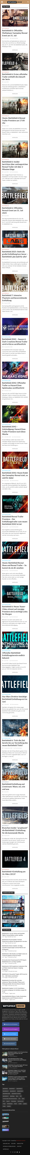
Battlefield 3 (18, 1014)
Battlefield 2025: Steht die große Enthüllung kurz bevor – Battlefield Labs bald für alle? (15, 254)
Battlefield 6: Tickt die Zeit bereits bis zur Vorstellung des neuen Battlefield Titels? (15, 743)
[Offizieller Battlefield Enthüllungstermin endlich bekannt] (15, 640)
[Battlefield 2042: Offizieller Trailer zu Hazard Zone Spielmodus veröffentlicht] (15, 370)
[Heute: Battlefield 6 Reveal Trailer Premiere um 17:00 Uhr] (15, 105)
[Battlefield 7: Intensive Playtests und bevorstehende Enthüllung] (15, 282)
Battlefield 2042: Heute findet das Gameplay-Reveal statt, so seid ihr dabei (15, 475)
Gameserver (20, 1101)
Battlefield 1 (5, 782)
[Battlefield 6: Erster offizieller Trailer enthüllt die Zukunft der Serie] (15, 61)
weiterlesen (15, 50)
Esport (8, 1101)
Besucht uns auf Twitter (10, 1034)
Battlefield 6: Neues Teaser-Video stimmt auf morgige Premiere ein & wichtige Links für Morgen (15, 610)
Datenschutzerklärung (9, 1146)
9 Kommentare (14, 704)
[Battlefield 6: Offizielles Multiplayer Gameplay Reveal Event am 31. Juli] (15, 18)
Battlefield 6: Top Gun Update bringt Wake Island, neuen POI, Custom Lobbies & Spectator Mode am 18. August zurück (17, 1078)
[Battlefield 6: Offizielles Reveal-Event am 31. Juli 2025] (15, 195)
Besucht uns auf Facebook (11, 1024)
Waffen (9, 1106)
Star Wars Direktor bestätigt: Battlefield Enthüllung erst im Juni (14, 699)
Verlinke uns (6, 1143)
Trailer (20, 1103)
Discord (13, 1143)
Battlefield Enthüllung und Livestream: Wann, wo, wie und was (13, 786)
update (25, 1103)
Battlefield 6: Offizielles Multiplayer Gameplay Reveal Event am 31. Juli (14, 33)
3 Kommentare (14, 172)
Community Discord (10, 1043)
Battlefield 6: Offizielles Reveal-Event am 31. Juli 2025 (12, 210)
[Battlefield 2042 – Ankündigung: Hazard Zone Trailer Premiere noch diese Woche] (15, 414)
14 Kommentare (14, 527)
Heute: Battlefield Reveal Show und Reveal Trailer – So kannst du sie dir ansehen (14, 565)
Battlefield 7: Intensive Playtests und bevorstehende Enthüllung (14, 298)
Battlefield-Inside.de (20, 1140)
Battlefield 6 (5, 28)
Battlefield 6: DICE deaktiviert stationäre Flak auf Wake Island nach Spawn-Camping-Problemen (14, 967)
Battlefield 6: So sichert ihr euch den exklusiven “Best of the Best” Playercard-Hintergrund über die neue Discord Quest (13, 982)
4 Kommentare (14, 570)
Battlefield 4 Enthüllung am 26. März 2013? (13, 872)
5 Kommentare (17, 437)
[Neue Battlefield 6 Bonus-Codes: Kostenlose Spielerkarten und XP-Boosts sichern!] (4, 1060)
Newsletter (20, 1143)
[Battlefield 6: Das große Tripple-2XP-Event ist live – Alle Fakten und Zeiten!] (4, 1067)
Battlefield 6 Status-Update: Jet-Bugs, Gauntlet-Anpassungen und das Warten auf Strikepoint (14, 947)
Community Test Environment (10, 1098)
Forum (24, 1017)
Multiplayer (9, 1103)
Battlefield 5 (13, 1091)
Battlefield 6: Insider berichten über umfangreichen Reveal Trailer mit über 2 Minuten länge (15, 165)
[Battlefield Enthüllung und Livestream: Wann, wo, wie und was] (15, 771)
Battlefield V (5, 1096)
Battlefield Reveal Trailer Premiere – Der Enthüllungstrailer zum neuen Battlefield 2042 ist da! (14, 520)
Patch (15, 1103)
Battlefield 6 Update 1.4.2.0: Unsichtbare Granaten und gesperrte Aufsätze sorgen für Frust (14, 989)
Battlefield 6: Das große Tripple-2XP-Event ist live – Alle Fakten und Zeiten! (17, 1066)
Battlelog (12, 1096)
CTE (19, 1098)
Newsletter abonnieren (10, 1039)
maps (4, 1103)
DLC (4, 1101)
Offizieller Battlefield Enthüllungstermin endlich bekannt (13, 655)
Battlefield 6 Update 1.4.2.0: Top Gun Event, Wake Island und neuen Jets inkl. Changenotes (18, 1053)
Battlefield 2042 (6, 337)
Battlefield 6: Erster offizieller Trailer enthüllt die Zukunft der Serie (15, 76)
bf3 (20, 1096)
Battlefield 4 (5, 869)
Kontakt (19, 1146)
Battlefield (5, 1088)
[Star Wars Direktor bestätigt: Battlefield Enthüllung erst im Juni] (15, 684)
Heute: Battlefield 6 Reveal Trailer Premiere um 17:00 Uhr (13, 120)
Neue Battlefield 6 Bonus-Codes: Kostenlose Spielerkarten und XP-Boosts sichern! (17, 1060)
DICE (23, 1098)
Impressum (6, 1149)
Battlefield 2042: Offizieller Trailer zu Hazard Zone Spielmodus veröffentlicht (14, 385)
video (4, 1106)
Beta (17, 1096)
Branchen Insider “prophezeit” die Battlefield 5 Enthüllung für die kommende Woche (15, 830)
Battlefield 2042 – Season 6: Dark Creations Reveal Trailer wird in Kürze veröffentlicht (14, 341)
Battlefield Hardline (16, 1093)
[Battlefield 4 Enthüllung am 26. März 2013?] (15, 859)
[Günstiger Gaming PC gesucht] (5, 1129)
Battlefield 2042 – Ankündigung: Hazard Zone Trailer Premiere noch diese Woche (13, 430)
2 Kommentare (14, 38)
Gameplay (13, 1101)
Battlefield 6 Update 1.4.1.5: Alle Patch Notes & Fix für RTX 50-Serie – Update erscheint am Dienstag (17, 1072)
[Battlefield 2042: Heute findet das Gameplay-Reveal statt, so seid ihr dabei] (15, 460)
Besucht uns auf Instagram (11, 1029)
